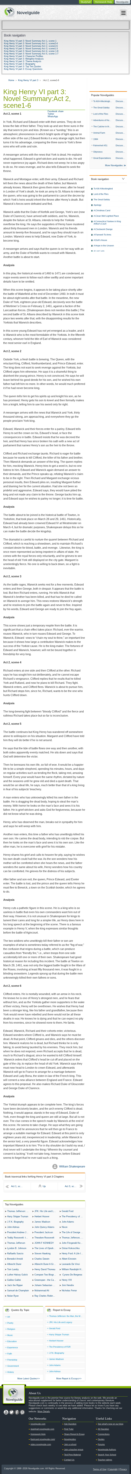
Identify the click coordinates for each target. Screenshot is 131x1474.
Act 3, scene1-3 (73, 1186)
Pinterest (22, 1412)
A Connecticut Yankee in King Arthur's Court (107, 222)
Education (12, 1341)
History (10, 1372)
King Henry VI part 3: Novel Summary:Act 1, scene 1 (30, 41)
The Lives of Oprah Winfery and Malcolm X (46, 1248)
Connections (104, 1434)
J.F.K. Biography (15, 1221)
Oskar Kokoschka (70, 1248)
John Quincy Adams (44, 1227)
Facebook (16, 1412)
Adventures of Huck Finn (103, 120)
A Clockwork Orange (103, 229)
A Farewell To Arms (102, 235)
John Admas (13, 1227)
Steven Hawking (42, 1253)
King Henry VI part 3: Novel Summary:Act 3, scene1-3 (31, 48)
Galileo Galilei (14, 1280)
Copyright (113, 1469)
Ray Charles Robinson (45, 1296)
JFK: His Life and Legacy (46, 1211)
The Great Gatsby (101, 107)
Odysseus (98, 152)
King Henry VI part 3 (28, 80)
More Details (44, 1411)
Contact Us (69, 1460)
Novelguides (70, 1439)
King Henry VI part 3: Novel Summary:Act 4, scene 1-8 (31, 51)
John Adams (68, 1221)
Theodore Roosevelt (44, 1237)
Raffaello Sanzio (15, 1253)
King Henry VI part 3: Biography (19, 64)
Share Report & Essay (74, 1434)
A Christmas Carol (102, 210)
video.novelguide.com (41, 1444)
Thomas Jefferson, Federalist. (73, 1237)
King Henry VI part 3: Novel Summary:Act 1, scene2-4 (31, 43)
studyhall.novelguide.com (42, 1429)
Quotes (101, 1439)
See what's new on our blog (110, 1424)
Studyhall (86, 2)
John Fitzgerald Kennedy (73, 1243)
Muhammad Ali (41, 1290)
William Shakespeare (72, 1166)
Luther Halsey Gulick (17, 1274)
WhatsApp (53, 116)
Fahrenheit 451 (100, 145)
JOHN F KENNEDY (44, 1243)
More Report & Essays (67, 1378)
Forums (101, 1444)
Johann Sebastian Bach (46, 1285)
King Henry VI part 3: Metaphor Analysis (24, 58)
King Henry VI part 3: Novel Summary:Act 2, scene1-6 (31, 46)
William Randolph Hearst (73, 1269)
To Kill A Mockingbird (102, 101)
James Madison (42, 1221)
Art (8, 1317)
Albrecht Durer (14, 1264)
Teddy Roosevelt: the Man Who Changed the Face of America (19, 1237)
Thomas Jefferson (16, 1243)
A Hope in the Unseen (104, 245)
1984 (95, 139)
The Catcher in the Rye (103, 126)
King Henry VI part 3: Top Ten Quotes (22, 66)
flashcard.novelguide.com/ (43, 1439)
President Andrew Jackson (19, 1232)
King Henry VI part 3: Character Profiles (23, 56)
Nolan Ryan (13, 1296)
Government (13, 1366)
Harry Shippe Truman (17, 1216)
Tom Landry (13, 1269)
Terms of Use (99, 1469)
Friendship (12, 1360)
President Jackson (43, 1232)
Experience (12, 1347)
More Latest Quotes (27, 1378)
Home (11, 80)
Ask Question (70, 1424)
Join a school (70, 1444)
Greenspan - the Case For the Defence (46, 1280)
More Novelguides (114, 165)
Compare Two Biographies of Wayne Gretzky (46, 1274)
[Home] (21, 11)
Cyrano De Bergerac (72, 1274)
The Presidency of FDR (73, 1216)
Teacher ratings (105, 1460)
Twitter (51, 114)
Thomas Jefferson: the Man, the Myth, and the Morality (19, 1211)
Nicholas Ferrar (69, 1290)
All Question (103, 1429)
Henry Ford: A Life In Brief (73, 1253)
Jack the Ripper (15, 1285)
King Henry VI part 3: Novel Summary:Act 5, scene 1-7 (31, 53)
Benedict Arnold (15, 1259)
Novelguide (122, 2)
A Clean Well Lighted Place (106, 216)
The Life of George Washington (73, 1232)
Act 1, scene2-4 (19, 1186)
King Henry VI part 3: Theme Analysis (22, 61)
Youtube (6, 1412)
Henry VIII (67, 1280)
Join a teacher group (73, 1449)
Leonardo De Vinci (71, 1264)
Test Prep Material (72, 1455)
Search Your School (107, 1455)
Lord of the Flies (100, 114)
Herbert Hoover (41, 1216)
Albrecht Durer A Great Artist (46, 1264)
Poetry (10, 1323)
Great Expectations (102, 158)
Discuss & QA (121, 101)
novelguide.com (38, 1424)
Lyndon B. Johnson (16, 1248)
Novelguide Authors (107, 1449)
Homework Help (103, 2)
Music (10, 1335)
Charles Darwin (41, 1259)
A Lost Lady (99, 251)
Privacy (123, 1469)
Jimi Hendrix (68, 1285)
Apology (97, 205)
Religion (11, 1329)
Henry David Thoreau (44, 1269)
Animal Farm (99, 133)
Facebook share (55, 111)
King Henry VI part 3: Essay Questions (23, 69)
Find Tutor (69, 1429)
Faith (9, 1354)
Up (44, 1186)
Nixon (64, 1227)
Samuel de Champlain (18, 1290)
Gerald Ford (67, 1211)
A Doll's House (100, 240)
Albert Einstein (69, 1259)
